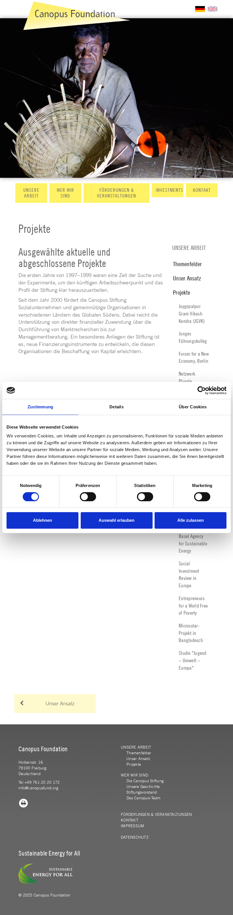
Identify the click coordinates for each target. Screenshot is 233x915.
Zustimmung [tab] (40, 406)
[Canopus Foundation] (76, 15)
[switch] (88, 496)
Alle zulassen (190, 520)
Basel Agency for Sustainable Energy (193, 543)
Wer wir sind (65, 193)
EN (212, 9)
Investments (169, 190)
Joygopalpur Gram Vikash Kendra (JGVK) (192, 313)
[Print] (23, 802)
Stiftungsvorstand (141, 792)
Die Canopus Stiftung (145, 780)
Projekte (181, 292)
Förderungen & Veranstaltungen (116, 193)
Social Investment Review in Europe (189, 574)
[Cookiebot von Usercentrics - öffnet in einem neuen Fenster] (201, 390)
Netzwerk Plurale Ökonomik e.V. (191, 381)
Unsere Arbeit (31, 193)
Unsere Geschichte (143, 786)
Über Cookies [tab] (193, 406)
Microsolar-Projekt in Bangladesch (191, 633)
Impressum (132, 825)
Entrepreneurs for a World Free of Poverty (193, 605)
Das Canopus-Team (143, 797)
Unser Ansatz (187, 278)
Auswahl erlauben (116, 520)
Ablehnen (42, 520)
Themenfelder (187, 264)
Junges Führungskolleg (193, 337)
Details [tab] (116, 406)
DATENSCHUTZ (135, 837)
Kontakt (202, 190)
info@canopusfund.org (38, 787)
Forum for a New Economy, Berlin (194, 357)
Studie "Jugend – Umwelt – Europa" (193, 660)
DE (200, 9)
